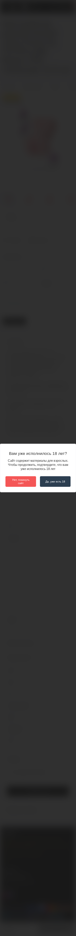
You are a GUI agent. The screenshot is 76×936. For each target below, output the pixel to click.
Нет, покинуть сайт (20, 481)
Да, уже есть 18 (55, 481)
